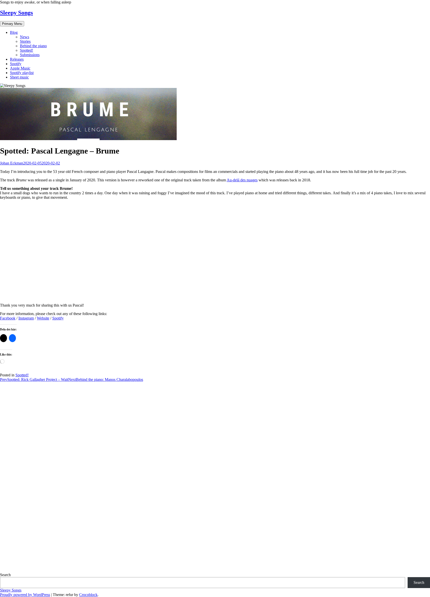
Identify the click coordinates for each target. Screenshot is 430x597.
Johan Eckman (11, 163)
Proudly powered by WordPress (25, 595)
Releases (17, 59)
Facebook (7, 318)
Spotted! (26, 50)
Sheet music (19, 77)
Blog (14, 32)
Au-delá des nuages (242, 180)
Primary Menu (12, 24)
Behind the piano (33, 46)
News (24, 37)
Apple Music (20, 68)
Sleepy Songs (16, 12)
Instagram (26, 318)
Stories (25, 41)
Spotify (15, 64)
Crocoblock (88, 595)
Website (43, 318)
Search (5, 575)
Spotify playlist (22, 73)
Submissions (30, 55)
